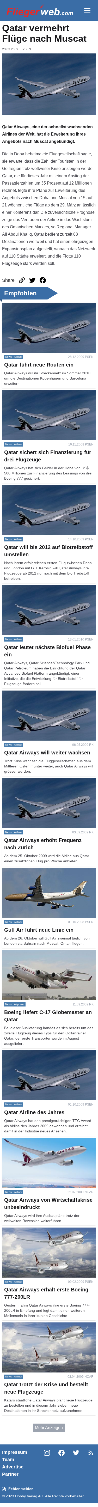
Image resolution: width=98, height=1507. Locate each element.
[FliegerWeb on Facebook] (61, 1463)
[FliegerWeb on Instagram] (47, 1463)
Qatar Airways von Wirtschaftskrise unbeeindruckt (47, 1141)
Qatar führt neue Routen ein (27, 305)
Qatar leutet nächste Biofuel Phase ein (37, 588)
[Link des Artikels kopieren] (22, 280)
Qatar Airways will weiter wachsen (33, 693)
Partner (10, 1474)
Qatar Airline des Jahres (24, 1053)
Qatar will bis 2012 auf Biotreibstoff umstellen (43, 488)
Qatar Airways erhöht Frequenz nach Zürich (42, 781)
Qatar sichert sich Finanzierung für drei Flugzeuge (48, 393)
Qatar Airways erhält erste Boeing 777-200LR (44, 1230)
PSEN (26, 49)
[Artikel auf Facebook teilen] (43, 280)
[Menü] (87, 10)
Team (8, 1459)
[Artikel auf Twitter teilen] (32, 280)
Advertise (12, 1466)
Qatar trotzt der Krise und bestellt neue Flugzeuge (48, 1325)
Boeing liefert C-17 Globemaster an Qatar (40, 953)
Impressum (14, 1452)
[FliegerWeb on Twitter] (76, 1463)
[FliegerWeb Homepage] (39, 10)
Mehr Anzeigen (49, 1427)
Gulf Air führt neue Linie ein (27, 871)
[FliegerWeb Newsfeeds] (90, 1453)
